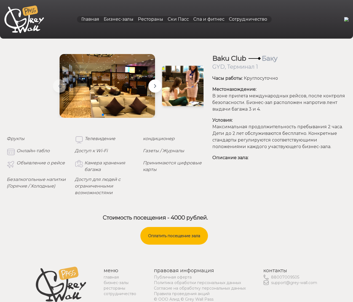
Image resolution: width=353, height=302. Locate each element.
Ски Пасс (178, 19)
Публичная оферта (173, 277)
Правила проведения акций (182, 293)
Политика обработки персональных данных (197, 282)
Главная (90, 19)
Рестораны (150, 19)
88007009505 (285, 277)
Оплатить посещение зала (174, 235)
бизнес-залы (116, 282)
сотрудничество (120, 293)
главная (111, 277)
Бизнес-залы (118, 19)
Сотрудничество (248, 19)
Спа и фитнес (208, 19)
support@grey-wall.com (294, 282)
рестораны (114, 288)
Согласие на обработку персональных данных (200, 288)
